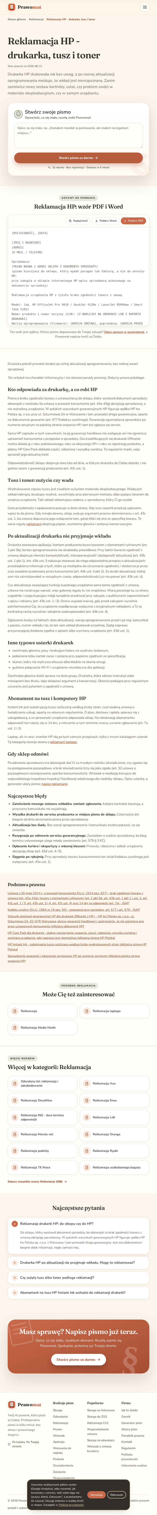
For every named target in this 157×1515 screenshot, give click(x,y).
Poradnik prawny (132, 1436)
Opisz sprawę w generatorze (124, 332)
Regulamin (128, 1448)
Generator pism (131, 1423)
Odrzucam (116, 1495)
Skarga (57, 1410)
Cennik (125, 1417)
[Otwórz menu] (145, 7)
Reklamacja (36, 19)
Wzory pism (129, 1429)
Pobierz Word (108, 221)
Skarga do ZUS (97, 1417)
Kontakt (126, 1442)
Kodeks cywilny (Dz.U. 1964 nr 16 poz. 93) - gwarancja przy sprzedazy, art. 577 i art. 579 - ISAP (74, 910)
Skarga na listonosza (101, 1410)
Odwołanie (60, 1417)
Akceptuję (96, 1495)
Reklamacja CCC (98, 1423)
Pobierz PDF (135, 221)
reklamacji (33, 524)
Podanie (58, 1459)
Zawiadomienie (63, 1465)
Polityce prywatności (71, 1505)
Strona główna (17, 19)
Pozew (57, 1429)
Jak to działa (129, 1410)
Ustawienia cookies (134, 1465)
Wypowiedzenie (64, 1478)
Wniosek (59, 1436)
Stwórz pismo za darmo (76, 158)
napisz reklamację (55, 784)
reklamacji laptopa (63, 742)
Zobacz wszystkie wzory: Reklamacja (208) (35, 1181)
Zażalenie (59, 1472)
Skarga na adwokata (100, 1440)
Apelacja (59, 1442)
